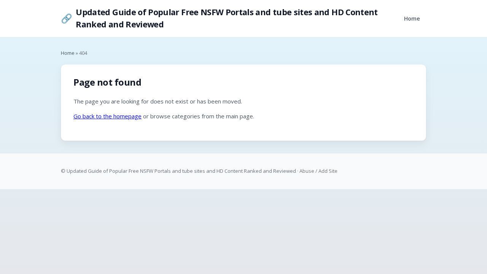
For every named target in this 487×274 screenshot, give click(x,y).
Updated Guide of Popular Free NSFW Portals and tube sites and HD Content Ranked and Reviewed (219, 18)
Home (412, 18)
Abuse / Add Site (318, 170)
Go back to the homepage (107, 116)
